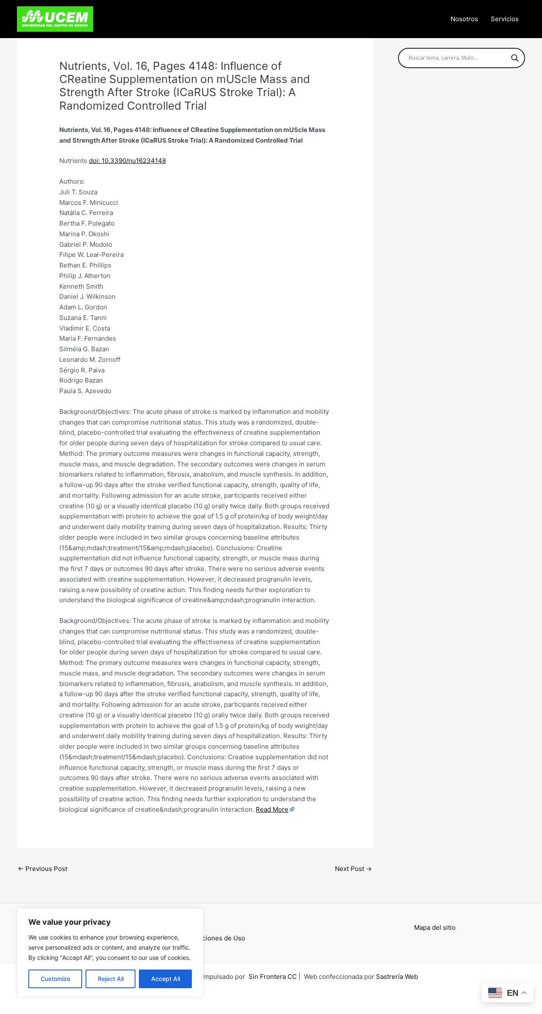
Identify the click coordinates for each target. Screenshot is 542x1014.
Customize (55, 978)
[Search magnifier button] (515, 58)
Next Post (353, 869)
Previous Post (42, 869)
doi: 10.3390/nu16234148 (127, 161)
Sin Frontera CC (273, 977)
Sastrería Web (397, 977)
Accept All (165, 978)
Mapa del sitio (435, 927)
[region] (110, 952)
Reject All (111, 978)
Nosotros (464, 19)
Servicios (505, 19)
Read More (272, 809)
